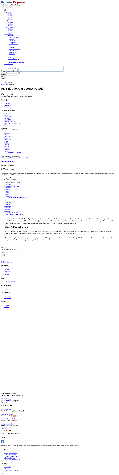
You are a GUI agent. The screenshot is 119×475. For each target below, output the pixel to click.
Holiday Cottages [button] (9, 27)
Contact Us (7, 467)
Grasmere (7, 191)
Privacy (6, 468)
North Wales (8, 120)
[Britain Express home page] (13, 3)
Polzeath (6, 146)
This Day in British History (12, 459)
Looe (6, 138)
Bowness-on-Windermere (11, 186)
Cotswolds (12, 40)
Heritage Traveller (9, 281)
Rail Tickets (7, 296)
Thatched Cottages (13, 59)
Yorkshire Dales (13, 44)
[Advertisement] (8, 337)
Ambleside (7, 184)
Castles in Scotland (14, 49)
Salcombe (7, 211)
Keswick (7, 194)
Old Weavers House (7, 409)
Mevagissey (7, 139)
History (6, 305)
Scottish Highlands (10, 121)
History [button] (6, 20)
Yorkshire (7, 125)
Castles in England (14, 37)
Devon (6, 115)
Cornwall (11, 39)
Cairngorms (12, 50)
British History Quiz (10, 454)
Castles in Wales (13, 57)
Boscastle (7, 133)
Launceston (7, 136)
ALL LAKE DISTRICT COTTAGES (16, 198)
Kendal (6, 193)
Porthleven (7, 148)
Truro (6, 151)
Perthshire (12, 54)
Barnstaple (7, 202)
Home (2, 84)
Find (2, 249)
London (10, 19)
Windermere (8, 196)
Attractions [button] (7, 12)
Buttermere (7, 187)
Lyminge (3, 428)
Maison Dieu (5, 400)
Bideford (7, 204)
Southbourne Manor (7, 161)
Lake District (13, 42)
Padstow (6, 143)
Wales (10, 17)
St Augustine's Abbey (7, 424)
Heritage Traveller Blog (11, 453)
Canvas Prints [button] (8, 34)
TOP (2, 473)
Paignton (7, 207)
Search (3, 78)
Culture (6, 307)
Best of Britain (8, 64)
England (10, 14)
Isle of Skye (12, 52)
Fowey (6, 134)
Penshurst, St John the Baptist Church (12, 419)
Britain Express (7, 262)
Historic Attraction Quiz (11, 456)
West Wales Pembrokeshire (12, 123)
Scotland (10, 15)
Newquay (7, 141)
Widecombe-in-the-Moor (11, 212)
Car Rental (7, 298)
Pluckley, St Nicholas (7, 414)
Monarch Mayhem (9, 458)
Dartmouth (7, 206)
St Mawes (7, 149)
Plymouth (7, 209)
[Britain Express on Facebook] (2, 442)
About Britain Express (11, 470)
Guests (3, 74)
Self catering (8, 289)
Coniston (7, 189)
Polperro (6, 144)
